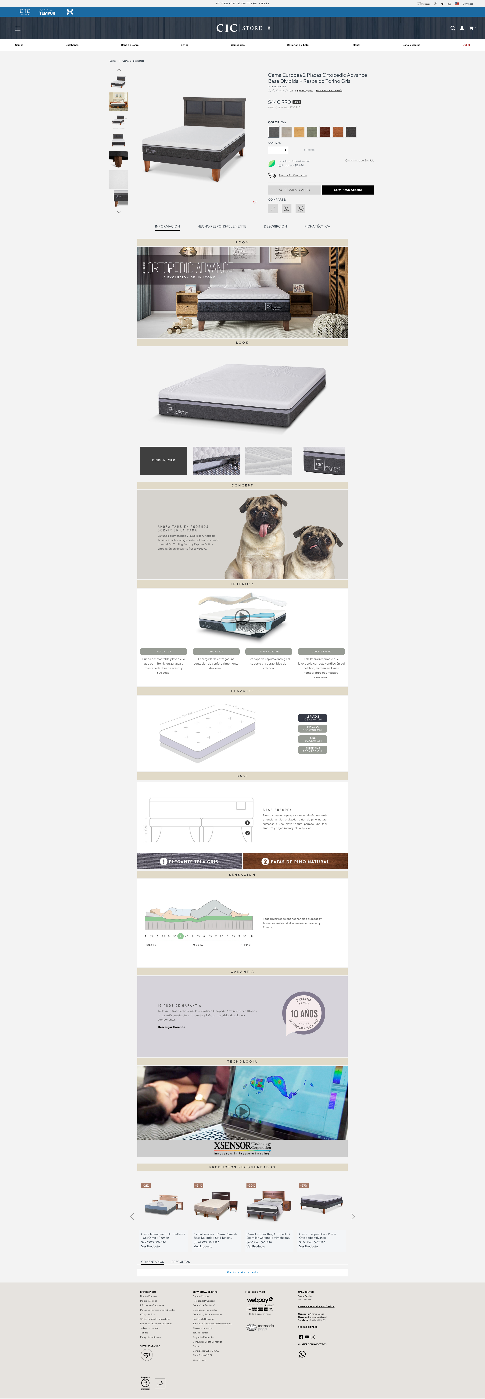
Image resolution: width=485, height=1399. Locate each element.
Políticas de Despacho (203, 1319)
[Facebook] (301, 1336)
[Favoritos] (255, 202)
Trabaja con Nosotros (150, 1328)
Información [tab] (167, 226)
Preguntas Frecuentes (203, 1337)
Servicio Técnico (200, 1332)
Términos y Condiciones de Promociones (212, 1323)
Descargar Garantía (171, 1027)
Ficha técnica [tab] (317, 226)
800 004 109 (304, 1299)
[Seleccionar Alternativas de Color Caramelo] (338, 132)
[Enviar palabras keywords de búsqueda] (453, 28)
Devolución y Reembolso (205, 1310)
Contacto (197, 1346)
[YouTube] (307, 1336)
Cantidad (274, 142)
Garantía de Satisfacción (204, 1305)
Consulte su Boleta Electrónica (207, 1341)
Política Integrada (148, 1301)
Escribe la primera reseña (329, 90)
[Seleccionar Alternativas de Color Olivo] (312, 132)
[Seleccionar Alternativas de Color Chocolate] (325, 132)
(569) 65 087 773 (317, 1320)
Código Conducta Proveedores (155, 1319)
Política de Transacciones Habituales (157, 1310)
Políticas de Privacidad (204, 1301)
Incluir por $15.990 (293, 165)
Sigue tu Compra (201, 1296)
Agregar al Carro (294, 190)
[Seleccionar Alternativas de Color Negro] (351, 132)
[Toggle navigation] (17, 28)
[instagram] (288, 207)
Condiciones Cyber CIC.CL (206, 1351)
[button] (462, 28)
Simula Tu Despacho (293, 175)
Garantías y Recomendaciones (207, 1314)
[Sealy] (70, 12)
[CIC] (25, 12)
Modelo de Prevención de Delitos (156, 1323)
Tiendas (144, 1332)
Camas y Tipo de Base (133, 60)
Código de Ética (147, 1314)
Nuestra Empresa (148, 1296)
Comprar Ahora (348, 190)
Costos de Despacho (202, 1328)
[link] (466, 45)
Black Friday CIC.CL (202, 1355)
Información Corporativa (152, 1305)
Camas (113, 60)
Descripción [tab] (275, 226)
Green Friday (199, 1360)
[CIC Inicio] (239, 28)
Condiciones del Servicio (359, 160)
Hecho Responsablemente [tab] (221, 226)
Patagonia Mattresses (150, 1337)
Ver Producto (150, 1246)
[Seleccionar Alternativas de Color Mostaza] (299, 132)
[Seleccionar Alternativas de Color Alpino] (286, 132)
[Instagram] (313, 1336)
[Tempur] (47, 12)
